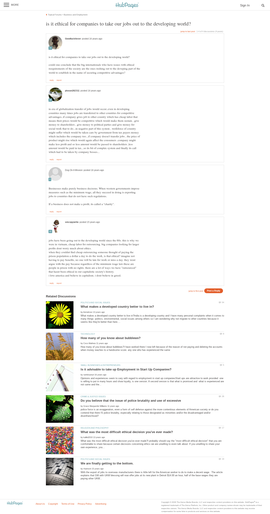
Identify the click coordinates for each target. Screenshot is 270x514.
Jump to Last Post (188, 31)
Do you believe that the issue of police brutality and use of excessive (131, 400)
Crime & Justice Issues (93, 396)
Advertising (100, 504)
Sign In (245, 5)
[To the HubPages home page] (15, 503)
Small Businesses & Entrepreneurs (100, 365)
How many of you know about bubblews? (111, 338)
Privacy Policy (85, 504)
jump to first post (196, 291)
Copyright (53, 504)
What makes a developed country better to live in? (117, 306)
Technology (88, 334)
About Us (40, 504)
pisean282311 (72, 90)
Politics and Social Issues (95, 302)
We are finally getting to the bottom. (107, 463)
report (59, 80)
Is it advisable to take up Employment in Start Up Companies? (126, 369)
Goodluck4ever (73, 38)
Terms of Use (67, 504)
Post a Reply (213, 290)
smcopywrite (72, 222)
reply (52, 80)
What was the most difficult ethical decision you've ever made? (127, 432)
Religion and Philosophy (95, 428)
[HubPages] (127, 5)
